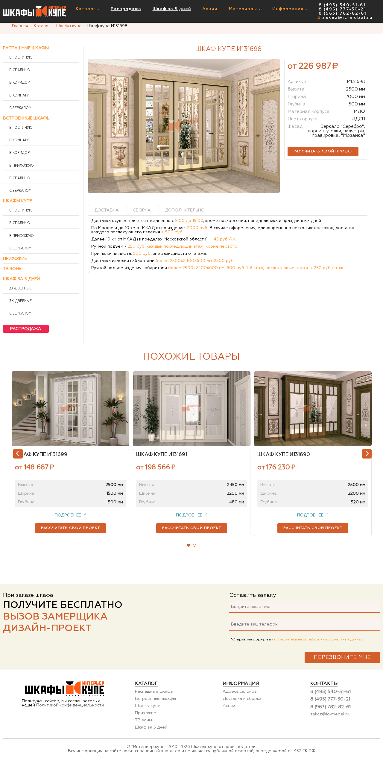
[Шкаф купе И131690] (313, 408)
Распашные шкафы (26, 48)
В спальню (19, 70)
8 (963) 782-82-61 (343, 13)
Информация (288, 9)
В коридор (19, 83)
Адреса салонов (240, 691)
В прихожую (21, 166)
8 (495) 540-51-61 (342, 5)
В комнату (18, 95)
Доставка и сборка (242, 699)
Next (367, 454)
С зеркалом (19, 108)
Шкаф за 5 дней (172, 9)
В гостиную (20, 57)
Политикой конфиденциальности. (70, 705)
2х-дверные (19, 288)
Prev (18, 454)
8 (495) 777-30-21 (342, 9)
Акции (210, 9)
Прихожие (15, 259)
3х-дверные (20, 301)
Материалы (244, 9)
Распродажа (126, 9)
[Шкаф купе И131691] (191, 408)
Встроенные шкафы (27, 118)
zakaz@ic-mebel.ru (347, 18)
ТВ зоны (12, 269)
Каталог (86, 9)
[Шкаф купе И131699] (70, 408)
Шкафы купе (17, 201)
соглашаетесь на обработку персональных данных (317, 639)
